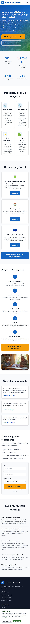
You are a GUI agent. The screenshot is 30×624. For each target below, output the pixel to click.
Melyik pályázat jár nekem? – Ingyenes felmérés (15, 255)
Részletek (15, 193)
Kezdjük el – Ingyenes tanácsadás (15, 347)
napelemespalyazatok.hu (13, 2)
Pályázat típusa (7, 478)
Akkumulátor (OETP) (6, 600)
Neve (5, 465)
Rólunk (3, 608)
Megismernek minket (11, 43)
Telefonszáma (7, 472)
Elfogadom (17, 621)
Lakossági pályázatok (6, 595)
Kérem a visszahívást (15, 486)
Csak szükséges (7, 621)
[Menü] (27, 2)
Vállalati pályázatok (6, 597)
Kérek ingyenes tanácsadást (13, 37)
